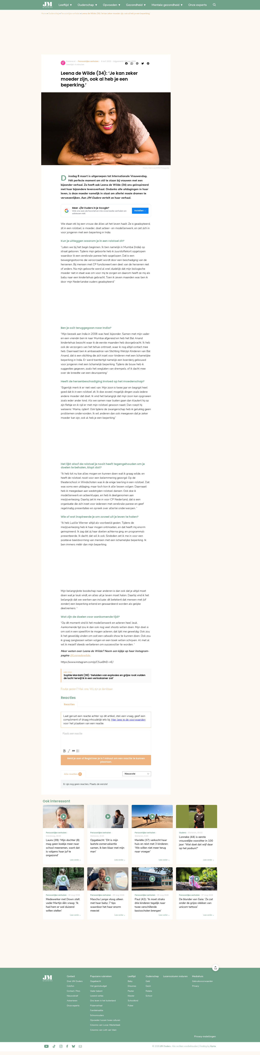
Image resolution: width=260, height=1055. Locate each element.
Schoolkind (133, 1000)
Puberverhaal (96, 1005)
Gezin (148, 986)
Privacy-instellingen (205, 1036)
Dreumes (132, 986)
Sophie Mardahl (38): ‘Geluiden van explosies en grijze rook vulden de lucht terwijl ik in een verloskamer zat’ (104, 677)
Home (44, 13)
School (149, 995)
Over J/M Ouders (75, 981)
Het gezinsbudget (98, 986)
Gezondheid (134, 5)
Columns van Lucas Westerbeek (105, 1025)
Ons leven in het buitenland (103, 1000)
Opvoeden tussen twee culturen (105, 1020)
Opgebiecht (95, 981)
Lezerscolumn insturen (175, 976)
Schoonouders (97, 1015)
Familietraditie (96, 1010)
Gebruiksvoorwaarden (202, 981)
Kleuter (131, 995)
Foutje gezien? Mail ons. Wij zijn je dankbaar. (87, 689)
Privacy (195, 986)
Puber (130, 1005)
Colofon (70, 986)
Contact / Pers (73, 991)
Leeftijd (64, 5)
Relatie (149, 991)
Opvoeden (110, 5)
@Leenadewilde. (80, 655)
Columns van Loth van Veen (103, 1030)
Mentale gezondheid (165, 5)
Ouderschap (86, 5)
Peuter (131, 991)
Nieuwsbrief (72, 995)
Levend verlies (96, 995)
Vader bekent (96, 991)
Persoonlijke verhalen (70, 13)
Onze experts (197, 5)
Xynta (213, 1046)
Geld (148, 981)
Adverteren (72, 1000)
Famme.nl (71, 61)
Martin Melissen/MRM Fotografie (156, 168)
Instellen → (140, 210)
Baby (130, 981)
